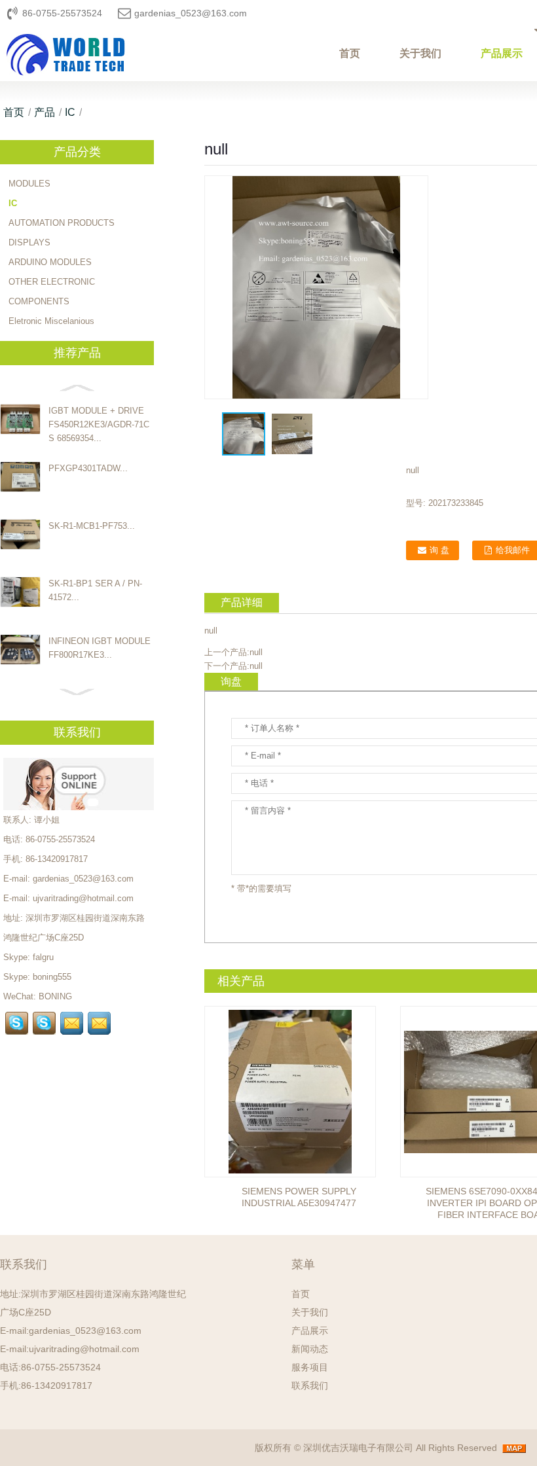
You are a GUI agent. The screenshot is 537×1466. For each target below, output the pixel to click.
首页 (349, 53)
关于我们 (420, 53)
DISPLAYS (29, 242)
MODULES (29, 183)
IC (70, 112)
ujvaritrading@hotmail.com (83, 898)
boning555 (52, 977)
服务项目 (309, 1367)
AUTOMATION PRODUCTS (62, 223)
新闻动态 (309, 1349)
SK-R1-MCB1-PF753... (91, 526)
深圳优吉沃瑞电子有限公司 (358, 1447)
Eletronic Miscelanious (51, 321)
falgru (43, 957)
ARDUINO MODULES (50, 262)
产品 (44, 112)
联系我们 (309, 1385)
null (256, 652)
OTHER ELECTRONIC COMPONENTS (52, 291)
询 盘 (439, 550)
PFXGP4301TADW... (88, 468)
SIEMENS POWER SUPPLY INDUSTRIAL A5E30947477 (299, 1197)
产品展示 (309, 1330)
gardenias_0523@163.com (190, 13)
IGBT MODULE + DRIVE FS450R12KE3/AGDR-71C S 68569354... (98, 424)
